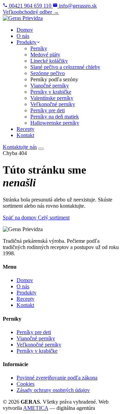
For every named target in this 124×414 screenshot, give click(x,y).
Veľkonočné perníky (39, 345)
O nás (23, 286)
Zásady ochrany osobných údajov (53, 390)
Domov (25, 280)
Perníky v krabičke (37, 351)
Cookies (25, 384)
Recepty (25, 299)
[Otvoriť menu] (41, 149)
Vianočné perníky (36, 338)
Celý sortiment (54, 217)
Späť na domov (20, 217)
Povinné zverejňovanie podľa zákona (57, 378)
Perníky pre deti (34, 332)
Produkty (27, 293)
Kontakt (25, 305)
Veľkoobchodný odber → (31, 12)
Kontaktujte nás (20, 147)
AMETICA (35, 408)
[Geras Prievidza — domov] (23, 18)
